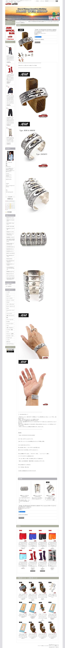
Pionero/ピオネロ (9, 258)
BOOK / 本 (8, 341)
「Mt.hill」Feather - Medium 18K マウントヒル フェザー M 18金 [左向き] (23, 615)
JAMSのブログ (8, 24)
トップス (8, 292)
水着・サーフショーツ (10, 315)
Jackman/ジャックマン (10, 231)
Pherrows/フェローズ (10, 273)
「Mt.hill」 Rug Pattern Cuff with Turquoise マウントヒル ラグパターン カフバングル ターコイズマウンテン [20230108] (22, 596)
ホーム (17, 21)
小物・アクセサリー (10, 327)
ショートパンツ (9, 313)
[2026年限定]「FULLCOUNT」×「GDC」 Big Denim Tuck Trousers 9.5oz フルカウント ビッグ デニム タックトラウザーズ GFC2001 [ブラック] (10, 121)
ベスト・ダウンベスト (10, 304)
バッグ (8, 331)
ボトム (8, 308)
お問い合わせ (40, 33)
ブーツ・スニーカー (10, 319)
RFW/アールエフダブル (11, 253)
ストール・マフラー (10, 323)
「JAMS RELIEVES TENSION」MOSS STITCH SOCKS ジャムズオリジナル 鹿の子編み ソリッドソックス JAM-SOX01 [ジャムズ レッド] (10, 78)
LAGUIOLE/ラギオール (10, 246)
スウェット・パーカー (10, 300)
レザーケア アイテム (10, 343)
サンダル (8, 321)
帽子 (7, 317)
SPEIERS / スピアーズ (10, 271)
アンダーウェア (9, 337)
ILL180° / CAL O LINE (10, 226)
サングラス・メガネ (10, 335)
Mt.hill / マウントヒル (10, 217)
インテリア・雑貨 (10, 329)
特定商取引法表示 (9, 21)
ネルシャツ (8, 296)
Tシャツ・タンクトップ (11, 306)
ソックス (8, 339)
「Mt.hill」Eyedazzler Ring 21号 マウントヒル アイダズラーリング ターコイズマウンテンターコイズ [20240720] (42, 596)
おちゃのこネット (56, 644)
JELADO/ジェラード (10, 251)
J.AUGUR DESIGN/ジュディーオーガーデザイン (10, 268)
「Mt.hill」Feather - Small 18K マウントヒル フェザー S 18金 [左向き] (32, 615)
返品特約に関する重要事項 (39, 39)
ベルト (8, 325)
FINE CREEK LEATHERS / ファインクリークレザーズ (11, 240)
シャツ (8, 294)
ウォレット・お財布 (10, 333)
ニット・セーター (10, 298)
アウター (8, 302)
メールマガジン (8, 347)
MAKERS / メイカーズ (10, 237)
